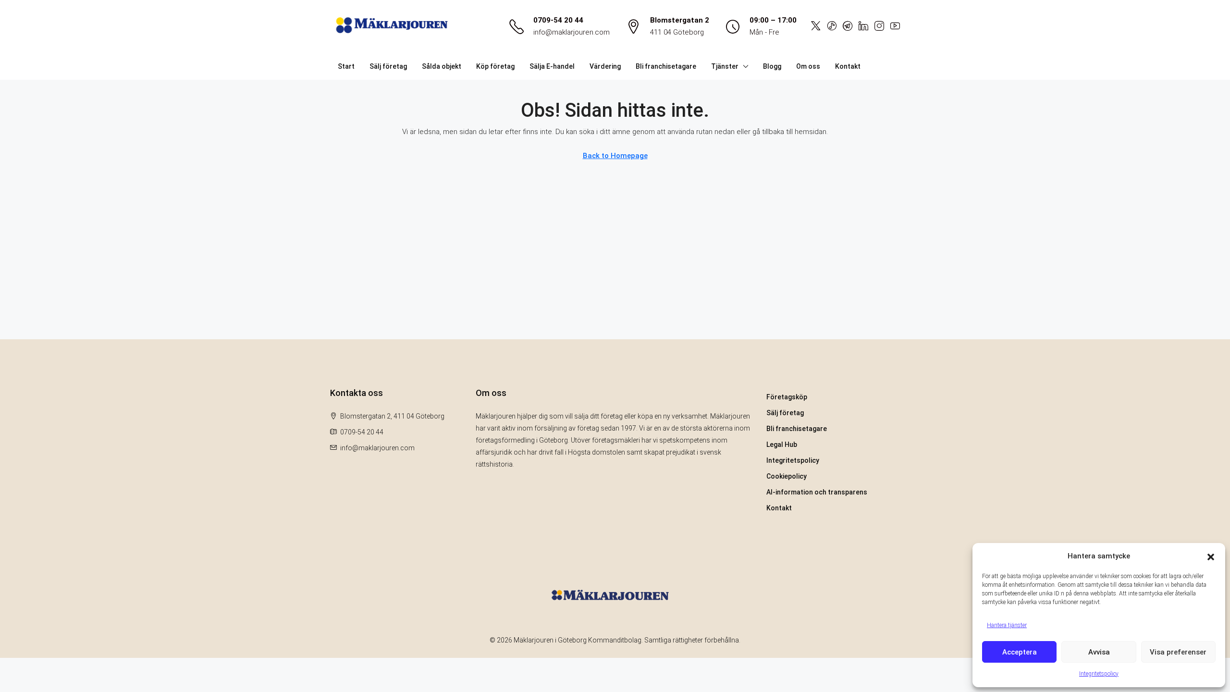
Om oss (808, 66)
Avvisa (1099, 652)
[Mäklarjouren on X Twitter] (816, 26)
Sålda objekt (441, 66)
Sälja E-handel (552, 66)
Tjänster (724, 66)
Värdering (605, 66)
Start (346, 66)
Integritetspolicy (1099, 673)
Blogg (772, 66)
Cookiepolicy (786, 476)
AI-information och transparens (816, 492)
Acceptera (1019, 652)
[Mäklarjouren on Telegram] (847, 26)
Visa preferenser (1178, 652)
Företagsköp (786, 397)
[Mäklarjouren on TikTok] (831, 26)
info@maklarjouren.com (571, 32)
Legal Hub (781, 444)
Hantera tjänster (1007, 625)
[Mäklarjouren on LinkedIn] (863, 26)
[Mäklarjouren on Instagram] (879, 26)
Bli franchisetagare (666, 66)
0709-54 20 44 (558, 20)
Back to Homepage (615, 155)
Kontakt (848, 66)
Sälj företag (388, 66)
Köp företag (495, 66)
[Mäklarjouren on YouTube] (895, 26)
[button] (1211, 556)
